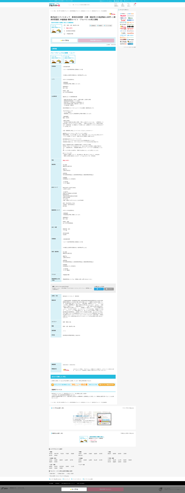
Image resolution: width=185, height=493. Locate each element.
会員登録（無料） (119, 1)
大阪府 (79, 453)
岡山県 (114, 460)
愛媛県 (114, 461)
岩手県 (71, 460)
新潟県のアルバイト (65, 10)
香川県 (109, 461)
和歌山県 (80, 455)
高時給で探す (61, 473)
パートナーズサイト (76, 479)
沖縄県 (61, 468)
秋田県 (55, 461)
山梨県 (90, 460)
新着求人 (116, 5)
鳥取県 (130, 460)
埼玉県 (62, 453)
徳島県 (119, 461)
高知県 (124, 461)
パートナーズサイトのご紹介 (130, 47)
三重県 (124, 453)
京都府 (90, 453)
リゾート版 (81, 464)
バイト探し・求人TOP (56, 10)
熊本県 (55, 466)
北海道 (50, 460)
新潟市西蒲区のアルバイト (75, 10)
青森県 (50, 461)
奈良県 (100, 453)
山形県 (66, 460)
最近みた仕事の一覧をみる (128, 433)
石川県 (100, 460)
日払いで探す (71, 473)
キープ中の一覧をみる (129, 408)
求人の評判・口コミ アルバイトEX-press (59, 476)
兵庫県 (85, 453)
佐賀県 (50, 468)
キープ (134, 4)
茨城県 (72, 453)
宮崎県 (55, 468)
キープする (65, 40)
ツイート (99, 288)
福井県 (79, 461)
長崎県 (67, 466)
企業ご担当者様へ (81, 483)
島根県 (124, 460)
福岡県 (50, 466)
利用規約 (57, 483)
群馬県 (55, 455)
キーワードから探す (88, 479)
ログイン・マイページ (131, 1)
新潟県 (85, 460)
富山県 (95, 460)
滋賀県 (95, 453)
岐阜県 (119, 453)
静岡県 (114, 453)
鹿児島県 (62, 466)
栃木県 (50, 455)
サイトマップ (67, 479)
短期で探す (52, 473)
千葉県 (67, 453)
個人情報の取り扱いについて (68, 483)
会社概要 (51, 483)
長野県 (79, 460)
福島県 (61, 460)
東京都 (50, 453)
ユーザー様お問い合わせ (55, 479)
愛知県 (109, 453)
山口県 (119, 460)
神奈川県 (56, 453)
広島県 (109, 460)
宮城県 (55, 460)
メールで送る (110, 288)
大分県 (72, 466)
